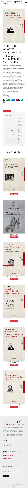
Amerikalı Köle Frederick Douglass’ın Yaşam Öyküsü (14, 362)
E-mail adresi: (6, 471)
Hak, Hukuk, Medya (14, 192)
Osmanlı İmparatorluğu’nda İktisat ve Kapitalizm (14, 319)
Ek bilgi (7, 111)
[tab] (7, 111)
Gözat (9, 96)
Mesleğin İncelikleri (14, 234)
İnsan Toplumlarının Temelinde (14, 276)
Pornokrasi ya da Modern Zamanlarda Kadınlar (14, 404)
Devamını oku (14, 194)
